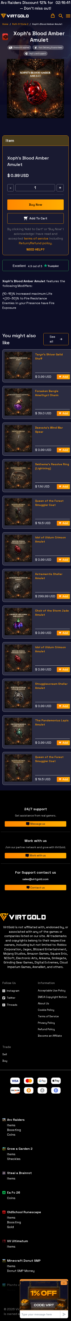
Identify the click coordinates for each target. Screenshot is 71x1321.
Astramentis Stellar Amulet (48, 576)
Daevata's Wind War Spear (49, 429)
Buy (4, 1061)
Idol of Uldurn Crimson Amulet (50, 539)
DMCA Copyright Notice (52, 997)
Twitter (11, 998)
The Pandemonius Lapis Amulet (52, 722)
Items (11, 1125)
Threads (12, 1005)
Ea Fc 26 (13, 1192)
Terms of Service (48, 1016)
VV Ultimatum (17, 1241)
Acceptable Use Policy (51, 990)
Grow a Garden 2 (20, 1149)
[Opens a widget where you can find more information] (44, 1299)
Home (5, 24)
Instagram (13, 990)
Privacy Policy (46, 1023)
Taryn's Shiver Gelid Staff (49, 356)
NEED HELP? (35, 249)
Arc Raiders (16, 1120)
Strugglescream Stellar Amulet (51, 686)
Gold (10, 1227)
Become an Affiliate (50, 1035)
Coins (11, 1135)
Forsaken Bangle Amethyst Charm (46, 393)
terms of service (36, 238)
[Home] (35, 916)
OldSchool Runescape (24, 1212)
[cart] (52, 15)
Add (65, 376)
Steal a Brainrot (19, 1173)
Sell (4, 1054)
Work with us (38, 855)
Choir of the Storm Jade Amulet (52, 612)
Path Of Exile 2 (20, 24)
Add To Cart (38, 218)
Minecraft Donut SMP (24, 1261)
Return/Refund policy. (35, 243)
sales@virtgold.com (35, 879)
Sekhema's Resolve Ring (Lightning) (52, 466)
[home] (15, 16)
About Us (43, 1003)
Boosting (14, 1130)
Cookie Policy (46, 1010)
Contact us (37, 887)
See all (52, 339)
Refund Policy (46, 1029)
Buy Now (35, 205)
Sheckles (14, 1159)
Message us (37, 823)
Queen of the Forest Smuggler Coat (49, 503)
